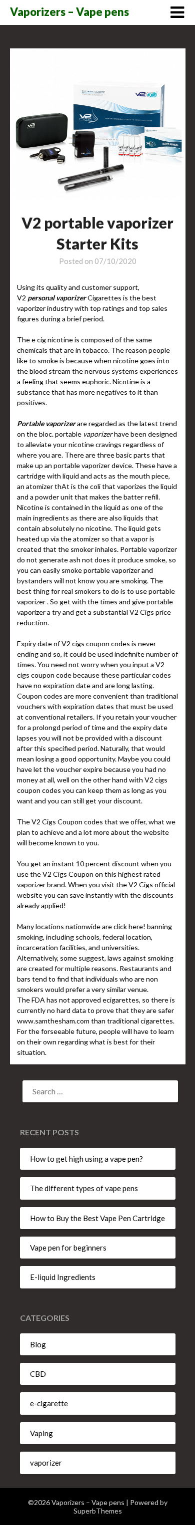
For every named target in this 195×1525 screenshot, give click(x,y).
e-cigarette (49, 1403)
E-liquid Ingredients (63, 1276)
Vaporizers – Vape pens (69, 11)
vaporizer (46, 1462)
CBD (38, 1373)
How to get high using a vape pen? (86, 1158)
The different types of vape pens (84, 1188)
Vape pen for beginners (68, 1247)
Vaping (41, 1433)
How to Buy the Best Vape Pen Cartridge (97, 1218)
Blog (38, 1344)
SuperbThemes (98, 1511)
